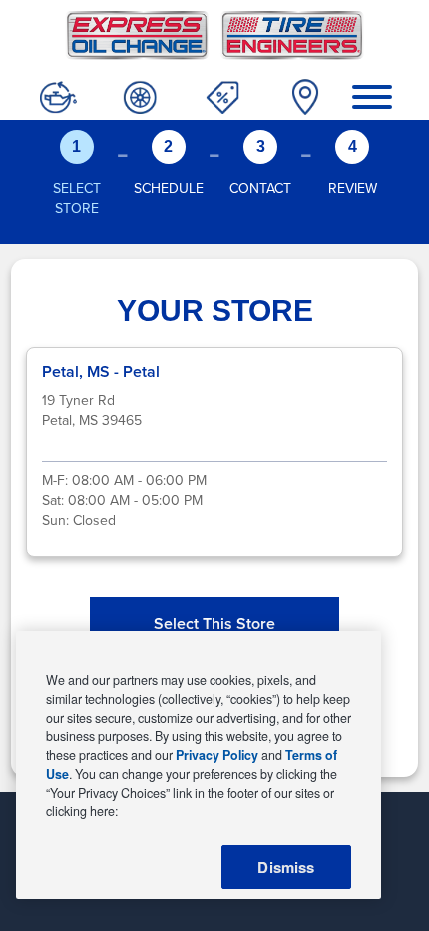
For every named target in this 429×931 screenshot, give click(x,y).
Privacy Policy (217, 755)
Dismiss (285, 867)
